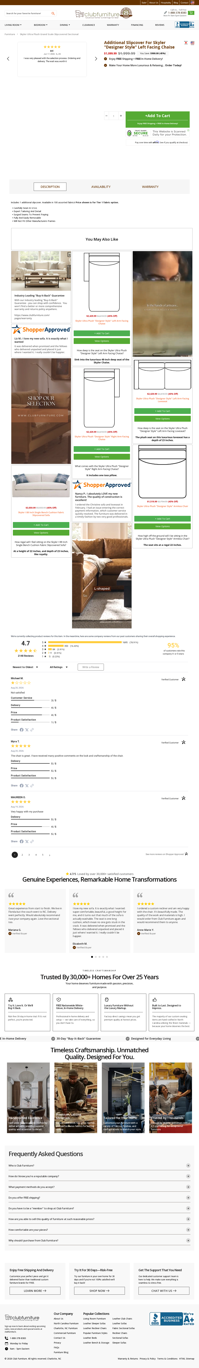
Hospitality (166, 2)
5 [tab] (107, 957)
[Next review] (96, 59)
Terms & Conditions (167, 1358)
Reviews (159, 24)
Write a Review (90, 667)
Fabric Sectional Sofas (123, 1328)
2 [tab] (96, 957)
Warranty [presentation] (150, 187)
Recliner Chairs (119, 1333)
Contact (184, 2)
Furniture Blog (61, 1352)
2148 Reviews (29, 655)
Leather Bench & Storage (96, 1342)
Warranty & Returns (128, 1358)
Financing (137, 24)
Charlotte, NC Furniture (66, 1328)
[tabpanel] (35, 921)
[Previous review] (8, 59)
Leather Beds (90, 1337)
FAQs (56, 1347)
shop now (97, 1291)
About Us (153, 2)
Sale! (144, 2)
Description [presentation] (50, 187)
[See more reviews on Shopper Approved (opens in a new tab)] (32, 730)
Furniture (10, 34)
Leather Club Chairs (122, 1318)
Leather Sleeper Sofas (94, 1323)
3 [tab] (99, 957)
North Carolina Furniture (66, 1323)
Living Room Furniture (94, 1318)
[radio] (99, 642)
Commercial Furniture (65, 1333)
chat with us (161, 1291)
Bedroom (39, 24)
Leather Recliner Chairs (94, 1328)
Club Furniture (20, 1358)
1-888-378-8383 (177, 12)
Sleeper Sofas (119, 1342)
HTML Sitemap (186, 1358)
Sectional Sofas (120, 1337)
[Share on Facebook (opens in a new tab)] (21, 730)
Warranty (113, 24)
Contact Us (59, 1337)
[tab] (50, 187)
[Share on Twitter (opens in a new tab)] (27, 730)
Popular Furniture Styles (95, 1333)
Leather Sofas (119, 1323)
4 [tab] (103, 957)
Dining (64, 24)
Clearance (88, 24)
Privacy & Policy (148, 1358)
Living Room (12, 24)
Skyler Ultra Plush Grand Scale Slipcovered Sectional (49, 34)
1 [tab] (92, 957)
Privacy (57, 1342)
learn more (33, 1291)
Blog (176, 2)
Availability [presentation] (100, 187)
